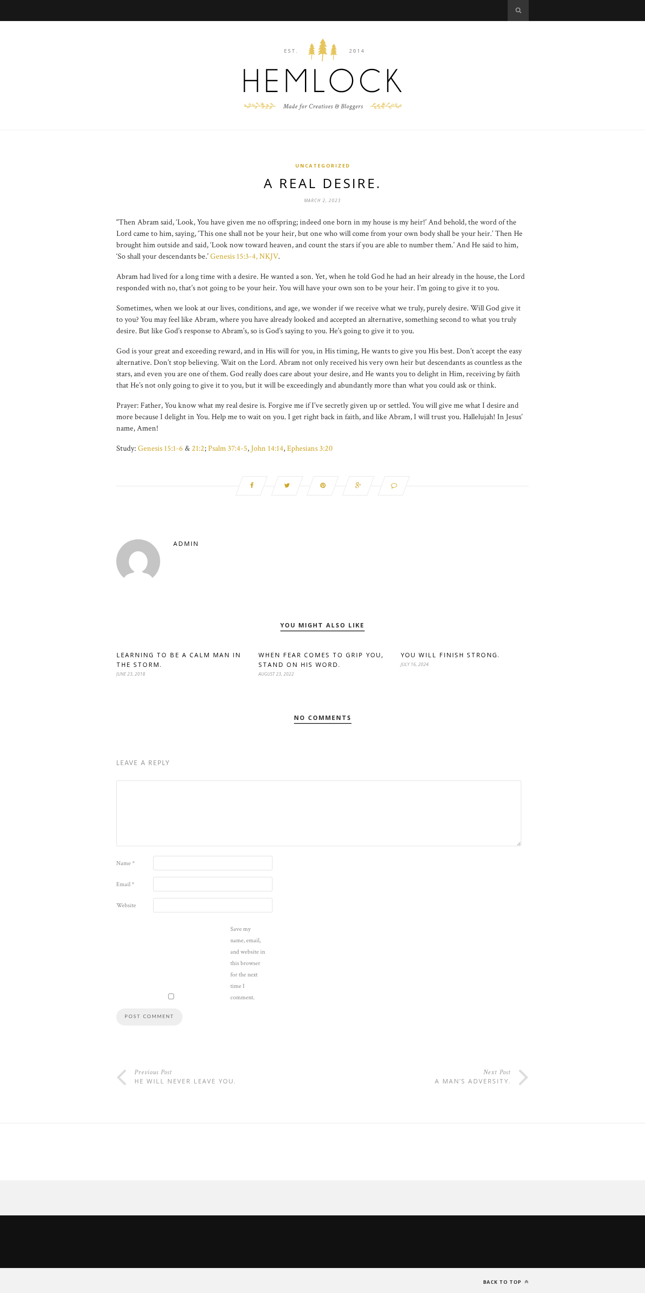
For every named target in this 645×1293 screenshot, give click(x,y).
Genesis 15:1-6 (160, 448)
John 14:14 (267, 448)
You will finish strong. (450, 655)
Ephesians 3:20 (310, 448)
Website (126, 905)
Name (125, 863)
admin (186, 543)
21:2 (198, 448)
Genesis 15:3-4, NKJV (244, 256)
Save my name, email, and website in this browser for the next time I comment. (247, 963)
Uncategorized (322, 165)
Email (125, 884)
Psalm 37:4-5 (227, 448)
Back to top (503, 1282)
